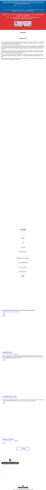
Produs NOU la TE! (7, 352)
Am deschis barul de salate (9, 396)
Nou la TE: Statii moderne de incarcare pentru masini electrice (18, 310)
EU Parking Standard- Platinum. (16, 52)
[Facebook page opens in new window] (2, 472)
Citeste (3, 315)
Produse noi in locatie (8, 439)
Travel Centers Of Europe (7, 311)
